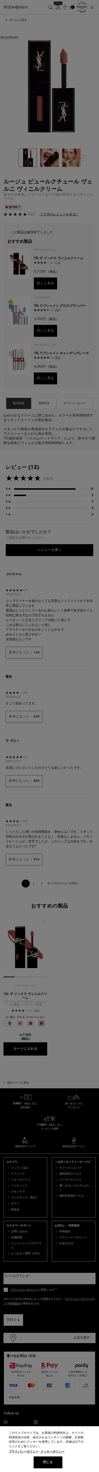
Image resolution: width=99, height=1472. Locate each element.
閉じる (48, 1462)
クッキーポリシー (52, 1451)
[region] (49, 1449)
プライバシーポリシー (24, 1451)
